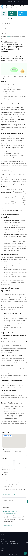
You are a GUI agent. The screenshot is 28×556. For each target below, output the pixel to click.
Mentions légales (7, 542)
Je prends (22, 13)
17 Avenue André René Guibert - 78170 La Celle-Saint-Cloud (2, 542)
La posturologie (4, 28)
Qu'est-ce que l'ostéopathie (7, 18)
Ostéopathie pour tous (6, 33)
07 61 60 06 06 (4, 13)
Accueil (8, 36)
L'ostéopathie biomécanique (7, 23)
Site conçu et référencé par (14, 554)
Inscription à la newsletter (7, 500)
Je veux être (11, 13)
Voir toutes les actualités (7, 525)
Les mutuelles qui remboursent (9, 494)
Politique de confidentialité (13, 542)
